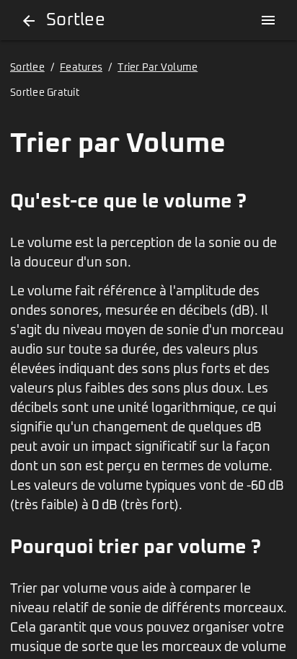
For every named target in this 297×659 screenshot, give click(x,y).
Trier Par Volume (158, 68)
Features (81, 68)
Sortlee (27, 68)
